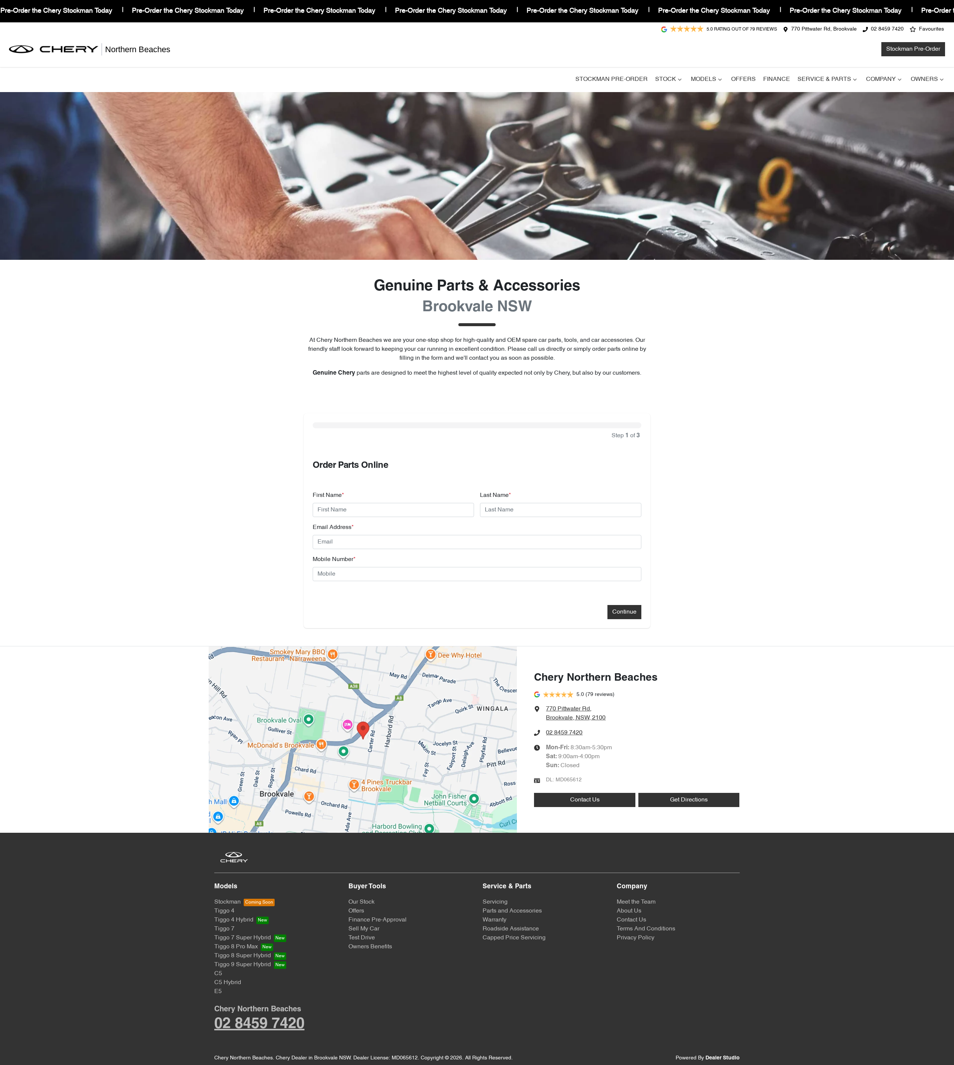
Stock (665, 79)
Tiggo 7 (224, 929)
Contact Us (585, 800)
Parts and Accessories (512, 911)
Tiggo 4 (224, 911)
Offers (743, 79)
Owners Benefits (370, 947)
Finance (776, 79)
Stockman (227, 902)
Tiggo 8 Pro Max (236, 947)
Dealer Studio (722, 1058)
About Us (629, 911)
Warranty (494, 920)
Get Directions (689, 800)
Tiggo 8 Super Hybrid (242, 956)
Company (881, 79)
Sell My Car (363, 929)
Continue (624, 612)
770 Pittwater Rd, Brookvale (824, 29)
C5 (218, 974)
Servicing (495, 902)
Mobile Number (334, 560)
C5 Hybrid (227, 983)
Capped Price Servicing (514, 938)
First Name (328, 495)
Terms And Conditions (646, 929)
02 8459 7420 (887, 29)
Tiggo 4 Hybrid (233, 920)
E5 (218, 992)
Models (703, 79)
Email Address (333, 527)
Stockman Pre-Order (913, 49)
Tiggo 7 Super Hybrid (242, 938)
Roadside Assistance (511, 929)
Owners (924, 79)
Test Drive (361, 938)
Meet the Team (636, 902)
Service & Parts (824, 79)
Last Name (495, 495)
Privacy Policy (635, 938)
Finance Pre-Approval (377, 920)
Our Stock (361, 902)
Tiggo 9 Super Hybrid (242, 965)
